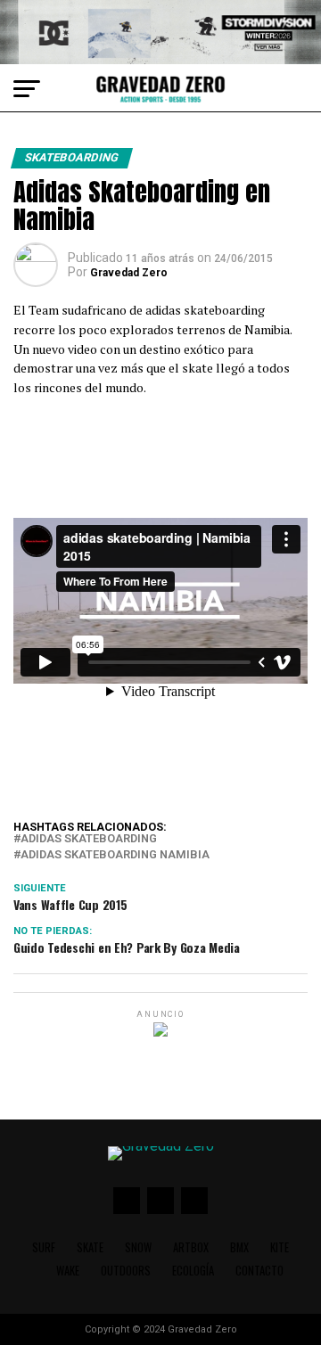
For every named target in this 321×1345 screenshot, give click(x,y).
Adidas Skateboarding (89, 839)
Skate (90, 1247)
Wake (67, 1270)
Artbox (191, 1247)
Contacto (259, 1270)
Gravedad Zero (129, 273)
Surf (43, 1247)
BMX (239, 1247)
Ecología (193, 1270)
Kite (279, 1247)
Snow (138, 1247)
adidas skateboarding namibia (115, 855)
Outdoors (126, 1270)
